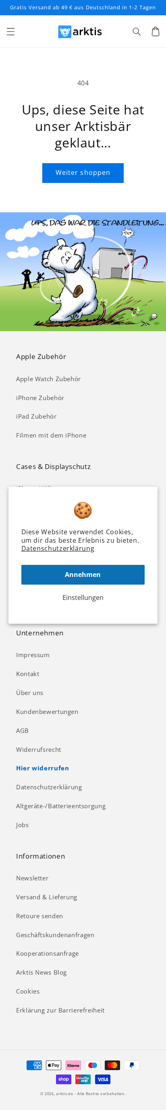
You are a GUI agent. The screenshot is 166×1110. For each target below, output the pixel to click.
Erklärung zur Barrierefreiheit (60, 1010)
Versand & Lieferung (46, 897)
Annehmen (83, 574)
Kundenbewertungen (47, 711)
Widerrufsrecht (38, 749)
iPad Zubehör (36, 416)
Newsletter (32, 878)
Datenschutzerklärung (58, 548)
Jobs (22, 825)
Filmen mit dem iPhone (51, 435)
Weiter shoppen (83, 172)
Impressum (33, 655)
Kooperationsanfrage (47, 953)
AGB (22, 730)
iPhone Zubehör (40, 398)
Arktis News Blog (41, 972)
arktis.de (64, 1093)
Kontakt (27, 674)
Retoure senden (39, 916)
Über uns (30, 693)
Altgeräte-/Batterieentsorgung (61, 806)
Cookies (27, 991)
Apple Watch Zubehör (48, 379)
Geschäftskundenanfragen (55, 935)
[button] (10, 31)
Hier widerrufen (42, 768)
